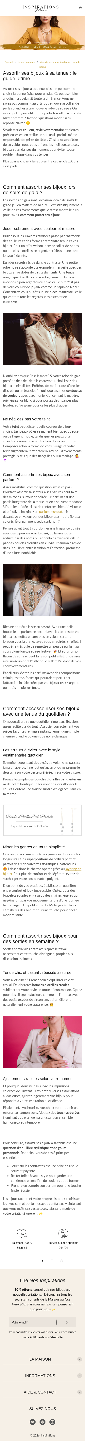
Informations (40, 1376)
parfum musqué (50, 511)
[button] (42, 1261)
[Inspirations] (40, 7)
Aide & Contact (40, 1392)
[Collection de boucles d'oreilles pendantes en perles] (42, 842)
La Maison (40, 1359)
